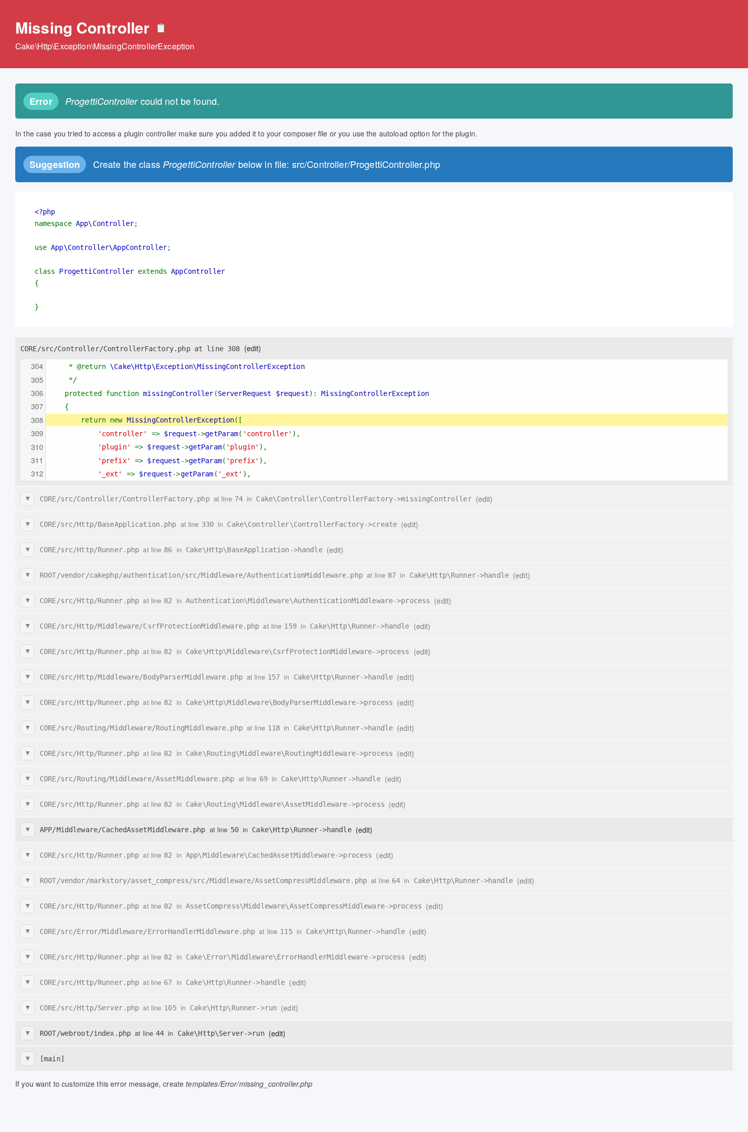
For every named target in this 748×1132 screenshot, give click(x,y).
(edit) (253, 348)
